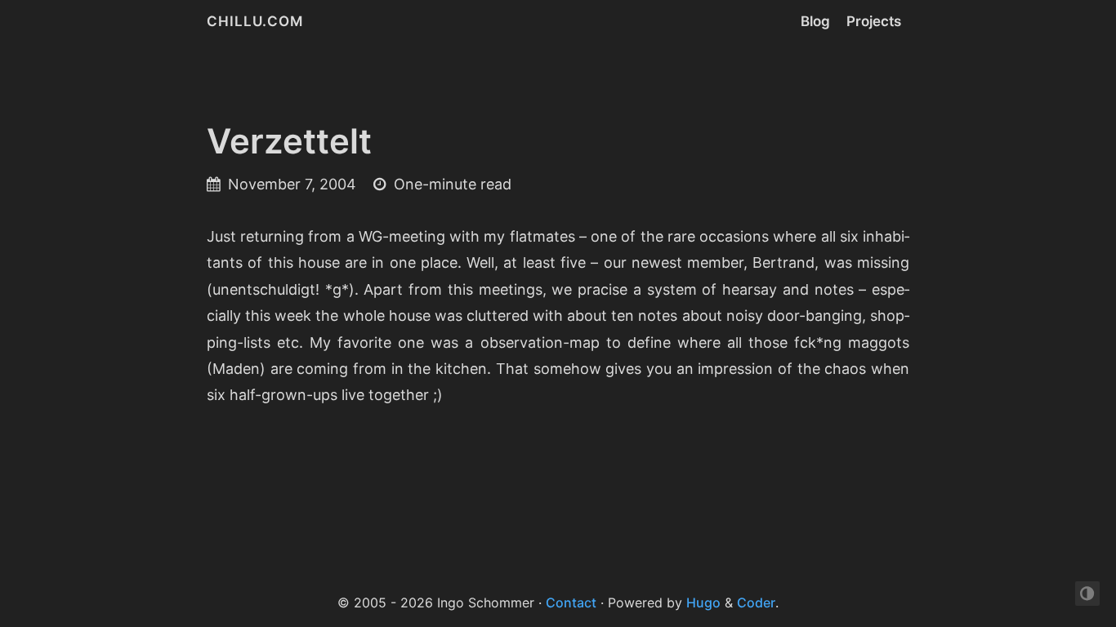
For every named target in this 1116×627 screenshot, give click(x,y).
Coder (756, 602)
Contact (571, 602)
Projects (873, 21)
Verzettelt (289, 141)
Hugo (703, 602)
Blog (815, 21)
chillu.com (255, 21)
